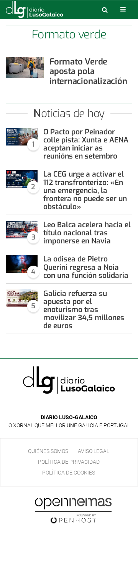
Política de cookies (68, 473)
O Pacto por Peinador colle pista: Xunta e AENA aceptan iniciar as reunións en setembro (85, 144)
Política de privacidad (69, 462)
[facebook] (63, 406)
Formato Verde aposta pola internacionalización (88, 71)
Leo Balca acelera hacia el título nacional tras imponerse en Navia (87, 233)
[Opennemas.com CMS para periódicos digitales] (73, 511)
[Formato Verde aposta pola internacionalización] (25, 67)
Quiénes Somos (48, 451)
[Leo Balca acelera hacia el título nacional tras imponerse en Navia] (22, 229)
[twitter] (74, 406)
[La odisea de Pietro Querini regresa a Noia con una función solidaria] (22, 264)
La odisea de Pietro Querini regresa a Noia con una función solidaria (85, 267)
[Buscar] (104, 9)
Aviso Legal (93, 451)
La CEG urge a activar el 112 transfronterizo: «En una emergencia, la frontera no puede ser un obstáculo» (85, 190)
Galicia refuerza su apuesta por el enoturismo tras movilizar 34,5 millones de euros (83, 310)
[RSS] (87, 406)
